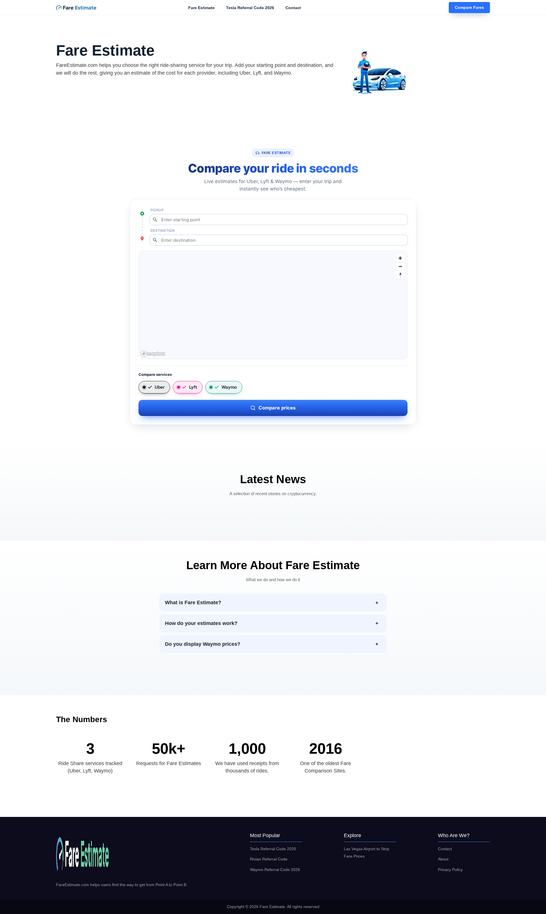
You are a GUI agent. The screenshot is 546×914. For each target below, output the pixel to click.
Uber (160, 387)
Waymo (229, 387)
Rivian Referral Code (269, 859)
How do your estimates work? (201, 623)
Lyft (193, 387)
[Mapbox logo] (153, 354)
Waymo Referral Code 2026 (275, 869)
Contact (293, 7)
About (443, 859)
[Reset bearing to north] (400, 274)
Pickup (157, 210)
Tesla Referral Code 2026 (250, 7)
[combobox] (279, 219)
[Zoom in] (400, 258)
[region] (273, 305)
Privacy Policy (450, 869)
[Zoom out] (400, 266)
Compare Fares (469, 7)
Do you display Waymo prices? (202, 644)
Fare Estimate (201, 7)
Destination (162, 230)
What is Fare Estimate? (193, 602)
